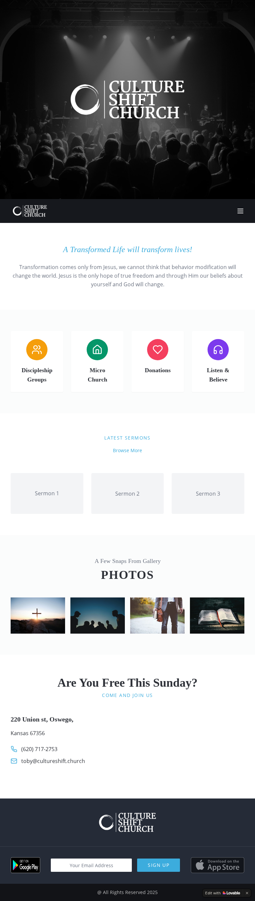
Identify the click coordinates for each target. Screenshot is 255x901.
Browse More (127, 450)
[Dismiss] (247, 893)
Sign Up (158, 865)
